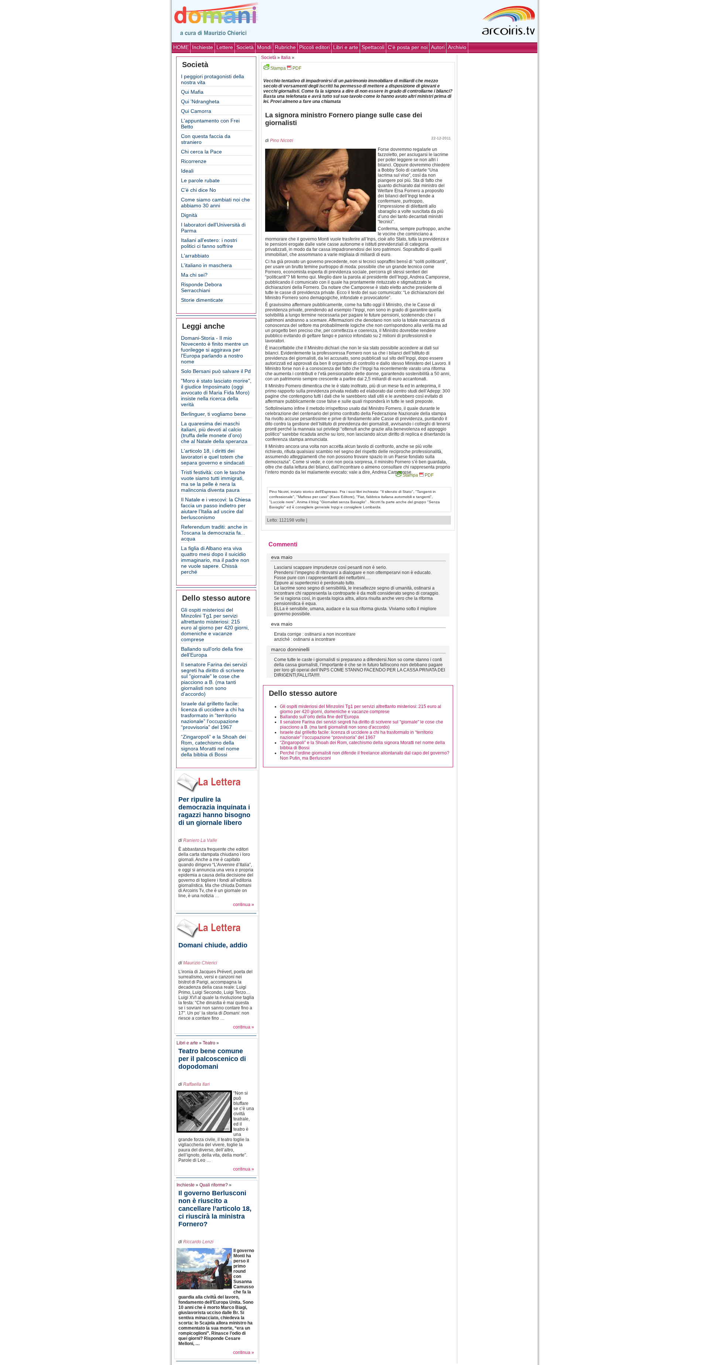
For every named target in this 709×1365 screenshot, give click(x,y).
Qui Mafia (192, 92)
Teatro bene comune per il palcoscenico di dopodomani (212, 1058)
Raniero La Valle (200, 840)
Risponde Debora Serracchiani (201, 287)
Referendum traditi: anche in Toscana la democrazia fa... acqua (214, 533)
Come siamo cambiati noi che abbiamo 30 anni (215, 202)
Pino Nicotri (281, 140)
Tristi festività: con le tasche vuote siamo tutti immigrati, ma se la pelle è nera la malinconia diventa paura (213, 481)
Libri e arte (345, 47)
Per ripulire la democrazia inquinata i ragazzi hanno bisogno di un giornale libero (214, 811)
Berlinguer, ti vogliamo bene (213, 414)
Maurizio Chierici (200, 962)
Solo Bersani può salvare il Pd (216, 371)
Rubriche (285, 47)
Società (245, 47)
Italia (286, 57)
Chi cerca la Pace (201, 152)
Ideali (187, 171)
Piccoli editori (314, 47)
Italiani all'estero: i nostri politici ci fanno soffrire (209, 243)
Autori (438, 47)
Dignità (189, 215)
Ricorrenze (193, 161)
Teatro (209, 1043)
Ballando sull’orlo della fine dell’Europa (319, 716)
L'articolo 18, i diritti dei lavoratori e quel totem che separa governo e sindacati (212, 457)
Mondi (264, 47)
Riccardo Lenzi (198, 1241)
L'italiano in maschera (206, 265)
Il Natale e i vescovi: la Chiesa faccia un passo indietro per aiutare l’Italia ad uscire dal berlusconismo (216, 508)
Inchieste (202, 47)
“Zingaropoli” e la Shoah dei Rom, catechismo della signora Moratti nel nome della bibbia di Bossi (213, 745)
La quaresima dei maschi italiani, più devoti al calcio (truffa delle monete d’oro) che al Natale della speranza (214, 432)
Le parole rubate (200, 180)
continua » (243, 904)
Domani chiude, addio (212, 945)
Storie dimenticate (202, 300)
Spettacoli (373, 47)
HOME (181, 47)
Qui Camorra (196, 111)
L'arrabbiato (195, 256)
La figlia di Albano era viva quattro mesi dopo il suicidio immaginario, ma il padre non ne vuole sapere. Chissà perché (215, 560)
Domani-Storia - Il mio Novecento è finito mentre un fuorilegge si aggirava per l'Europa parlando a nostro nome (215, 349)
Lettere (224, 47)
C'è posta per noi (408, 47)
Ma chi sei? (194, 275)
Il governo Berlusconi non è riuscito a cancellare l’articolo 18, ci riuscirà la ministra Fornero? (214, 1208)
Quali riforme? (213, 1185)
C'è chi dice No (198, 190)
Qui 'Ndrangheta (200, 101)
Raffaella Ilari (196, 1084)
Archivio (457, 47)
